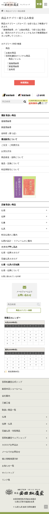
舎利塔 (12, 69)
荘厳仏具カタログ (9, 259)
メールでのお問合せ (11, 452)
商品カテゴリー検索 (24, 310)
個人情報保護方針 (10, 459)
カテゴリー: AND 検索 (11, 44)
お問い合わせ (24, 293)
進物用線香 (14, 63)
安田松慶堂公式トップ (12, 382)
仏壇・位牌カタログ (10, 253)
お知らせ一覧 (8, 466)
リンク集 (6, 480)
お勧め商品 (11, 53)
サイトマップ (8, 473)
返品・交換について (10, 163)
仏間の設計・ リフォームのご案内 (16, 241)
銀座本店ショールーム (12, 389)
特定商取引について (10, 169)
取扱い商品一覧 (9, 410)
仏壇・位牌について (10, 270)
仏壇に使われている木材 (11, 276)
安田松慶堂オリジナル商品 (18, 56)
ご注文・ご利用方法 (10, 145)
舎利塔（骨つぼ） (9, 133)
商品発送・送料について (12, 157)
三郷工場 (6, 403)
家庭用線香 (14, 66)
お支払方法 (6, 151)
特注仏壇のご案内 (9, 235)
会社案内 (6, 396)
